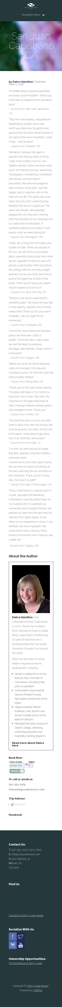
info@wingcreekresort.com (27, 789)
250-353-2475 (17, 784)
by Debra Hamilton (21, 81)
